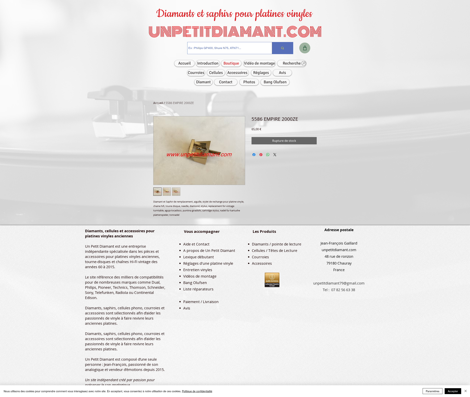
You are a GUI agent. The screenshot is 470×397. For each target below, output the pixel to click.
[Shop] (304, 48)
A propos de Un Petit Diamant (209, 250)
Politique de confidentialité (197, 391)
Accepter (453, 391)
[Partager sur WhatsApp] (268, 154)
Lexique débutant (198, 256)
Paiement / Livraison (201, 301)
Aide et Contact (196, 244)
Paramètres (432, 391)
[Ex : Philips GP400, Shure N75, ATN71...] (282, 48)
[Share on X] (275, 154)
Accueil (158, 103)
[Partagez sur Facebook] (254, 154)
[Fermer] (465, 391)
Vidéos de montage (199, 276)
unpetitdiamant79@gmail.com (339, 283)
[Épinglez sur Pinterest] (261, 154)
